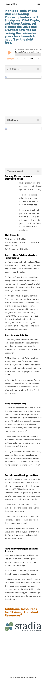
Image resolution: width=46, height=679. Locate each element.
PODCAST (36, 665)
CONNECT (36, 669)
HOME (38, 659)
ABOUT (38, 662)
